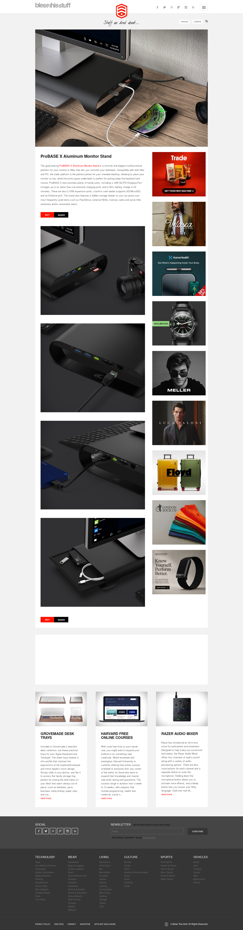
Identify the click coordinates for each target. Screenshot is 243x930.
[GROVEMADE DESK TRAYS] (61, 709)
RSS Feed (59, 924)
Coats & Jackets (75, 868)
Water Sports (167, 878)
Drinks (127, 865)
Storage (103, 899)
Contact (72, 924)
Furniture (103, 875)
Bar (101, 868)
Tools (37, 895)
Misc (195, 875)
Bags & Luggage (76, 865)
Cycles (196, 872)
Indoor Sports (167, 868)
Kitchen (103, 882)
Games (102, 878)
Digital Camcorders (44, 872)
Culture (131, 857)
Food (126, 868)
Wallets (71, 906)
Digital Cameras (43, 875)
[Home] (121, 10)
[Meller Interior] (179, 373)
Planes (196, 882)
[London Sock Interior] (179, 522)
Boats (196, 861)
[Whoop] (179, 572)
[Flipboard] (179, 7)
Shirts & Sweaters (76, 889)
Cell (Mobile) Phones (45, 865)
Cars (195, 865)
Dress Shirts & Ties (77, 875)
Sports (167, 857)
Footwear (72, 882)
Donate (127, 861)
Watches (72, 909)
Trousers (72, 902)
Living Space (105, 889)
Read (127, 878)
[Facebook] (157, 7)
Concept (197, 868)
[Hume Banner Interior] (179, 274)
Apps (37, 861)
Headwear (73, 885)
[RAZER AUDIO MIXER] (182, 709)
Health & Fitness (168, 865)
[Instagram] (186, 7)
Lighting (103, 885)
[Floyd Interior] (179, 472)
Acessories (73, 861)
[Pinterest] (172, 7)
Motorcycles (199, 878)
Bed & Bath (104, 872)
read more (46, 798)
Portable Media (42, 892)
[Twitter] (165, 7)
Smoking (128, 882)
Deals (71, 872)
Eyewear (72, 878)
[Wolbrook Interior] (179, 323)
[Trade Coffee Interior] (179, 174)
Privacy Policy (42, 924)
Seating (103, 895)
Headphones (41, 882)
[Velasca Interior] (179, 224)
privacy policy (149, 837)
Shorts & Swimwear (77, 892)
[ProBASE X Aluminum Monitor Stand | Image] (121, 88)
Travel (127, 885)
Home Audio (41, 885)
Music (127, 875)
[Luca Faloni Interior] (179, 423)
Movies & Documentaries (136, 872)
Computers (40, 868)
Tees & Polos (74, 899)
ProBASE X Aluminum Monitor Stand (79, 165)
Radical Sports (168, 875)
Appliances (104, 861)
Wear (72, 857)
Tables (102, 902)
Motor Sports (167, 872)
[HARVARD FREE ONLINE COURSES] (121, 709)
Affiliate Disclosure (105, 924)
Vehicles (200, 857)
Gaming (39, 878)
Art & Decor (104, 865)
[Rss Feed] (193, 7)
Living (104, 857)
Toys (101, 906)
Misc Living (104, 892)
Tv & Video (40, 899)
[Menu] (204, 7)
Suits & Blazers (75, 895)
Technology (45, 857)
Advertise (85, 924)
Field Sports (166, 861)
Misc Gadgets (41, 889)
